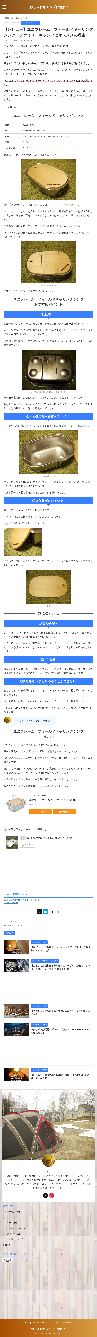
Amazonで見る (40, 812)
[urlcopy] (57, 911)
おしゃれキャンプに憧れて (49, 7)
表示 (16, 106)
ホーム (27, 1323)
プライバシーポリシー (40, 1323)
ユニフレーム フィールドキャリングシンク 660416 (52, 800)
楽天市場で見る (64, 812)
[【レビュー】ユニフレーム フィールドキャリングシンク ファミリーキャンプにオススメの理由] (45, 911)
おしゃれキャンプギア (14, 921)
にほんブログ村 (11, 902)
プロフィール (55, 1323)
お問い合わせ (67, 1323)
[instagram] (51, 1195)
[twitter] (39, 911)
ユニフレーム (19, 925)
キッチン (9, 925)
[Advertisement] (48, 871)
